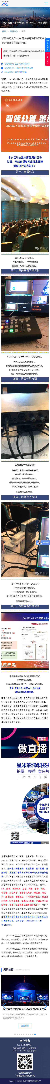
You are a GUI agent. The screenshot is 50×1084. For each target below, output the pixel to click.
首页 (4, 31)
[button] (15, 1034)
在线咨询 (47, 46)
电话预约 (47, 60)
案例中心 (14, 31)
